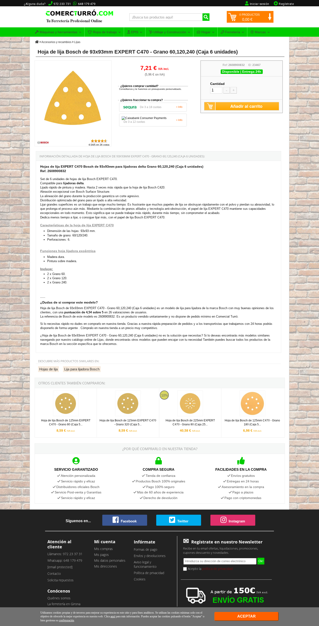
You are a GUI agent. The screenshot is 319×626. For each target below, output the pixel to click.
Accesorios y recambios (56, 42)
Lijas (77, 42)
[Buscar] (205, 17)
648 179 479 (87, 4)
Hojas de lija (48, 369)
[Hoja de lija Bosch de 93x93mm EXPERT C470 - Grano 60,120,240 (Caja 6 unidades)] (73, 136)
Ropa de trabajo (104, 32)
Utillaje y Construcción (169, 32)
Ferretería (232, 32)
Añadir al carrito (246, 106)
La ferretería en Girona (63, 604)
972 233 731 (62, 4)
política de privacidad (217, 568)
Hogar (205, 32)
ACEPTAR (246, 616)
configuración (66, 620)
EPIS (134, 32)
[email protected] (59, 567)
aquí (112, 616)
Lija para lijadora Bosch (81, 369)
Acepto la (210, 568)
